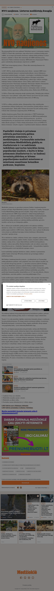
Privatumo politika (28, 293)
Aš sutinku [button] (41, 300)
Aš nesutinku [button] (28, 300)
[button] (27, 296)
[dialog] (27, 295)
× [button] (49, 284)
